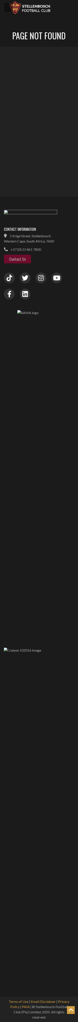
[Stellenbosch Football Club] (41, 7)
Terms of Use (18, 1001)
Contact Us (17, 259)
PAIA (26, 1007)
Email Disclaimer (43, 1001)
